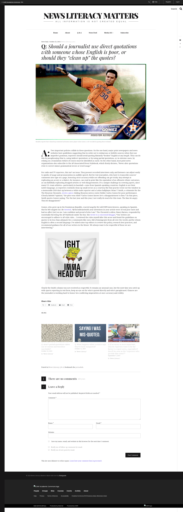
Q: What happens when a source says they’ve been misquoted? (90, 345)
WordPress (42, 506)
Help (35, 496)
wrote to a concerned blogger (102, 215)
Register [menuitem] (168, 2)
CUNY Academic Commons (11, 2)
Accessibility (65, 496)
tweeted (67, 210)
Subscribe (125, 33)
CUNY (76, 506)
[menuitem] (149, 2)
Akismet (60, 506)
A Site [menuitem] (12, 2)
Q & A (79, 33)
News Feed (93, 33)
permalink (79, 367)
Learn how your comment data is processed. (86, 461)
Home (55, 33)
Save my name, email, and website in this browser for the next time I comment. (80, 441)
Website (51, 432)
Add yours (81, 379)
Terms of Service (52, 496)
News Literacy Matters (91, 15)
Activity (78, 491)
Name (51, 423)
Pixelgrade (62, 475)
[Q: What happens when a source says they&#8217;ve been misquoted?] (90, 333)
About (67, 33)
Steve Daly (45, 42)
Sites (52, 491)
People (36, 491)
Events (69, 491)
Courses (60, 491)
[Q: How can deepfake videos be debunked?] (180, 43)
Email (98, 423)
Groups (45, 491)
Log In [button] (178, 2)
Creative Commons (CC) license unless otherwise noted (89, 496)
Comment (52, 398)
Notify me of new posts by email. (63, 450)
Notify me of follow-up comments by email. (66, 447)
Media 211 (108, 33)
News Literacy (66, 42)
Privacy (42, 496)
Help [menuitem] (156, 2)
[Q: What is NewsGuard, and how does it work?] (180, 47)
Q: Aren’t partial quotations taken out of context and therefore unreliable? (55, 346)
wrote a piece (67, 193)
